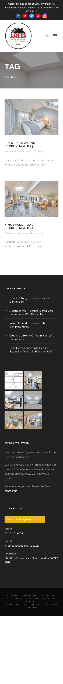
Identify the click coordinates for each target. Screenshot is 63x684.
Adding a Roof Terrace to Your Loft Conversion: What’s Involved (31, 312)
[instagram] (44, 15)
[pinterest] (24, 15)
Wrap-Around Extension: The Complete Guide (27, 324)
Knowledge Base (17, 605)
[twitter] (31, 15)
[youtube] (38, 15)
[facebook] (18, 15)
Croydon (26, 151)
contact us (11, 491)
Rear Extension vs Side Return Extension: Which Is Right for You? (30, 349)
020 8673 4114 (14, 533)
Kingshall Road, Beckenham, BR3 (20, 226)
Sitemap (36, 605)
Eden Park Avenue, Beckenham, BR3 (22, 144)
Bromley (39, 151)
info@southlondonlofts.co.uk (21, 545)
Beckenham (11, 151)
